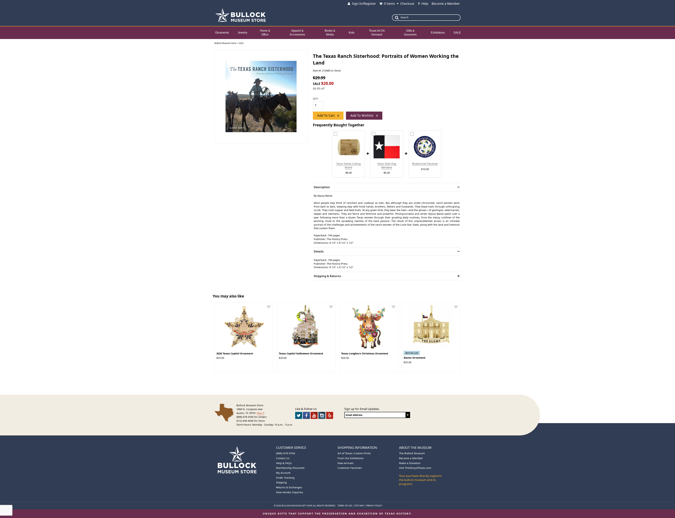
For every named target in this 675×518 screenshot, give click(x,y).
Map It (260, 413)
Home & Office (265, 32)
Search (404, 17)
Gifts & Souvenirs (410, 32)
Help (424, 3)
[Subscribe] (408, 415)
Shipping (281, 482)
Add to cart (326, 115)
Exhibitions (438, 32)
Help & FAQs (284, 463)
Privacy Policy (374, 505)
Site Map (359, 505)
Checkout (407, 3)
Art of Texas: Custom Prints (354, 453)
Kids (351, 32)
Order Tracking (285, 477)
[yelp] (329, 415)
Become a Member (446, 3)
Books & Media (330, 32)
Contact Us (282, 458)
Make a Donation (409, 463)
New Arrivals (345, 463)
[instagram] (321, 415)
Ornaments (222, 32)
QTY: (315, 98)
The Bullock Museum (412, 453)
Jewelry (242, 32)
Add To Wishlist (362, 115)
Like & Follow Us (306, 409)
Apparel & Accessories (297, 32)
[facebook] (306, 415)
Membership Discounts (290, 468)
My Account (283, 472)
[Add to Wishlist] (269, 307)
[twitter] (298, 415)
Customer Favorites (350, 468)
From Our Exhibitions (351, 458)
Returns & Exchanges (289, 487)
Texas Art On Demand (377, 32)
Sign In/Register (364, 3)
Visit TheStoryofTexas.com (415, 468)
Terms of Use (345, 505)
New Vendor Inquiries (289, 492)
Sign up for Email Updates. (362, 409)
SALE (457, 32)
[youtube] (314, 415)
